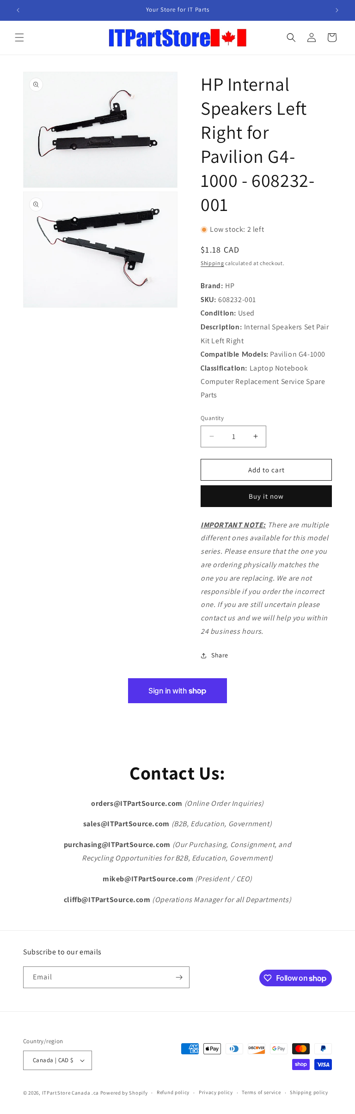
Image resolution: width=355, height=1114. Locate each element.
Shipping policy (309, 1092)
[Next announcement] (337, 10)
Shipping (212, 263)
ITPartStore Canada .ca (70, 1092)
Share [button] (219, 655)
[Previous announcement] (18, 10)
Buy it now (266, 496)
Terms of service (261, 1092)
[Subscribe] (179, 977)
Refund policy (173, 1092)
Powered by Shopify (124, 1092)
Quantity (212, 418)
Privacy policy (216, 1092)
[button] (19, 37)
